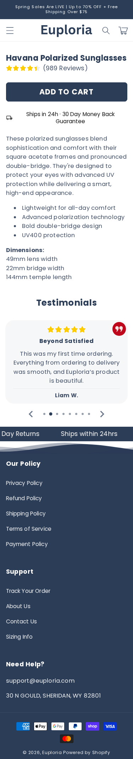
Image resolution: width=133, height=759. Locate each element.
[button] (106, 30)
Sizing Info (19, 636)
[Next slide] (102, 414)
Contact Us (21, 621)
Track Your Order (28, 591)
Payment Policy (27, 544)
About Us (18, 606)
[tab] (44, 414)
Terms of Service (29, 529)
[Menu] (9, 30)
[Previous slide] (31, 414)
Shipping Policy (26, 513)
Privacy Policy (24, 483)
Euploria (52, 752)
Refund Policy (24, 498)
